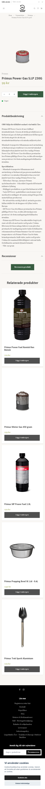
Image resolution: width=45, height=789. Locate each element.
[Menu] (4, 8)
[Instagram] (23, 689)
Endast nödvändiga (22, 783)
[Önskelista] (38, 8)
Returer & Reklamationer (23, 717)
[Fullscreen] (22, 48)
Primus (30, 15)
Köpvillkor (22, 710)
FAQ (22, 714)
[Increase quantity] (14, 94)
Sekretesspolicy (22, 731)
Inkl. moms (6, 2)
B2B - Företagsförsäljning (22, 721)
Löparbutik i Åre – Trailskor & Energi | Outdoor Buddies (22, 736)
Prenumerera (33, 752)
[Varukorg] (41, 8)
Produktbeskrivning (13, 116)
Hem (10, 15)
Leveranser (22, 728)
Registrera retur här (23, 703)
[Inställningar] (39, 2)
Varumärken (20, 15)
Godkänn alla (22, 778)
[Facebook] (20, 689)
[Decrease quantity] (4, 94)
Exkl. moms (17, 2)
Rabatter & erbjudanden (22, 724)
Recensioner (9, 256)
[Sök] (34, 8)
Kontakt (22, 707)
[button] (39, 49)
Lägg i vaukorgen (22, 361)
